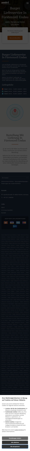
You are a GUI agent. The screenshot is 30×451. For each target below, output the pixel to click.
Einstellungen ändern (15, 438)
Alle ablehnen (15, 442)
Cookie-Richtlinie (19, 430)
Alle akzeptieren (15, 446)
